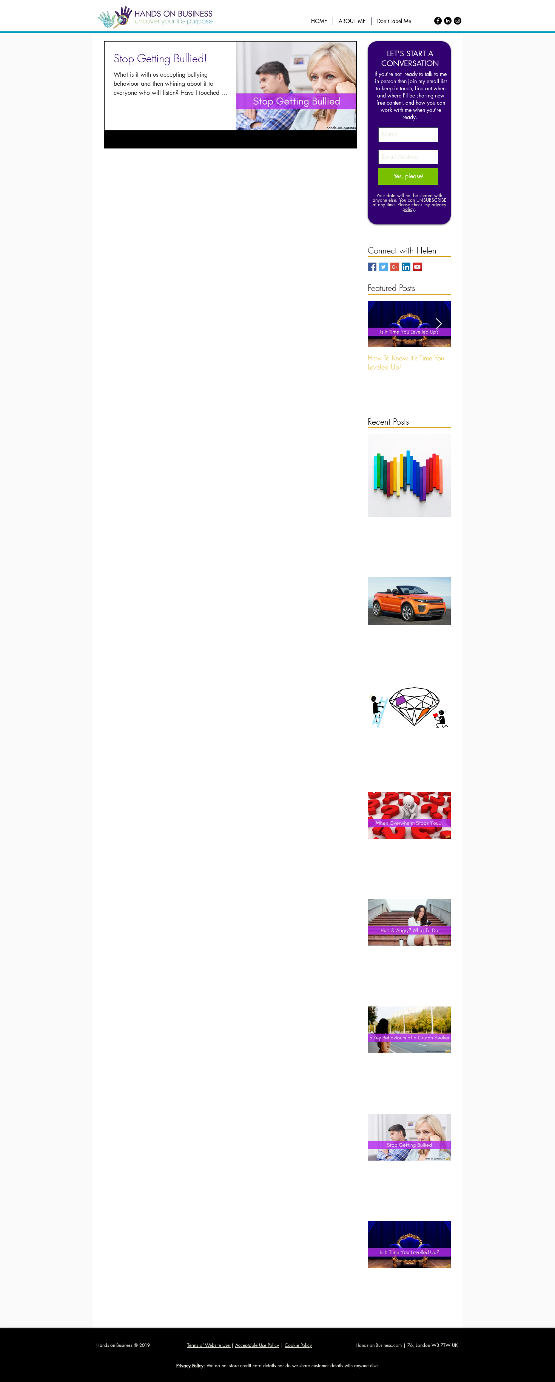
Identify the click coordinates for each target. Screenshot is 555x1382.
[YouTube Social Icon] (417, 267)
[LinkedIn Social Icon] (406, 267)
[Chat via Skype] (437, 267)
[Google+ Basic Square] (394, 267)
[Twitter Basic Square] (383, 267)
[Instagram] (457, 21)
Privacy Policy (190, 1365)
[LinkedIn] (448, 21)
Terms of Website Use (209, 1345)
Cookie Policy (298, 1345)
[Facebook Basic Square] (372, 267)
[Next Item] (438, 324)
